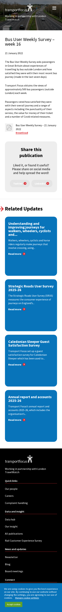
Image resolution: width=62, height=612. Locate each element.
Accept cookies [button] (13, 604)
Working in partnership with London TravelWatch (25, 17)
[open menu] (54, 8)
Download (22, 132)
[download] (9, 127)
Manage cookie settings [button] (27, 597)
